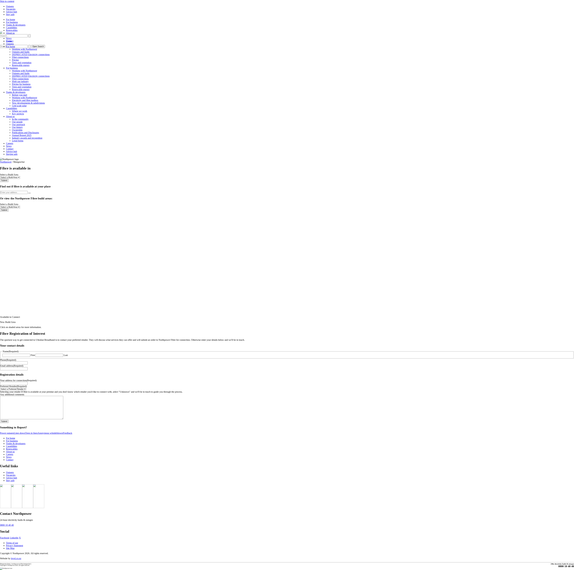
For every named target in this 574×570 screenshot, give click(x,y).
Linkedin (14, 537)
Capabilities (11, 27)
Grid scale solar (19, 105)
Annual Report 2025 (21, 135)
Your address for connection (18, 380)
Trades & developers (15, 25)
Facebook (4, 537)
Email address (11, 365)
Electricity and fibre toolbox (25, 100)
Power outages (7, 433)
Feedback (67, 433)
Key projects (18, 113)
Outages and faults (20, 52)
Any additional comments (12, 394)
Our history (17, 127)
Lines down (19, 433)
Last (66, 355)
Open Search (38, 46)
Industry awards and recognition (27, 138)
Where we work (19, 111)
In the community (20, 119)
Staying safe (11, 154)
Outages (10, 6)
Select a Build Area (9, 174)
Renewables (11, 30)
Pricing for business (21, 84)
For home (10, 19)
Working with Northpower (24, 49)
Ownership (17, 130)
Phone (8, 360)
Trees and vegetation (21, 62)
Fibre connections (20, 57)
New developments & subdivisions (28, 103)
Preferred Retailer (13, 386)
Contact (9, 148)
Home (9, 41)
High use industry (20, 81)
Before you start (19, 95)
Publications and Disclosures (25, 132)
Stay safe (10, 14)
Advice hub (11, 11)
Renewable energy (21, 65)
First (33, 355)
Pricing (15, 60)
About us (10, 33)
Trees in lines (31, 433)
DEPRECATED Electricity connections (31, 54)
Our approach (18, 124)
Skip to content (7, 1)
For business (12, 22)
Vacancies (10, 9)
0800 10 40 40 (7, 525)
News (9, 38)
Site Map (10, 548)
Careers (9, 143)
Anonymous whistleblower (50, 433)
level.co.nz (16, 558)
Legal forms (17, 140)
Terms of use (12, 543)
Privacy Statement (14, 545)
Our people (17, 122)
